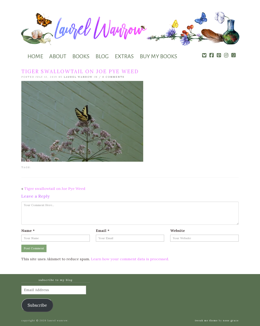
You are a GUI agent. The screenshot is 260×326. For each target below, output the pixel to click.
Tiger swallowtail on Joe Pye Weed (54, 188)
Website (177, 230)
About (57, 56)
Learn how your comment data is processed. (130, 259)
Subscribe (37, 305)
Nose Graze (231, 320)
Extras (124, 56)
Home (35, 56)
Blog (102, 56)
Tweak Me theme (206, 320)
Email (102, 230)
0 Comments (113, 76)
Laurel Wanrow (78, 76)
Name (28, 230)
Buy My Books (158, 56)
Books (80, 56)
